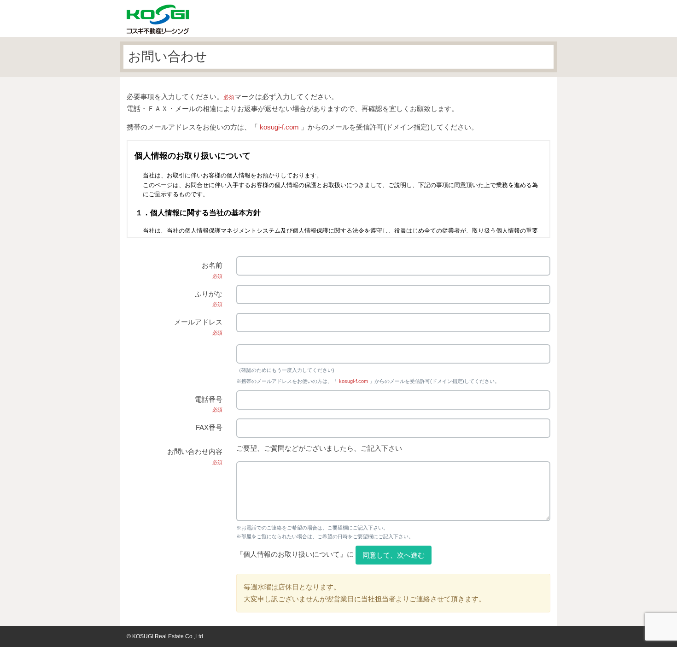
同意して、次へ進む (393, 555)
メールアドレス (198, 326)
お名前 (212, 270)
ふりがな (208, 298)
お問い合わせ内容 (194, 456)
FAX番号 (209, 427)
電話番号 (208, 404)
